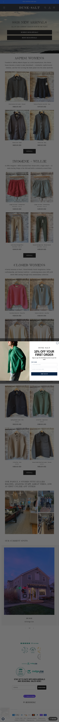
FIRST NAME (34, 362)
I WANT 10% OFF (44, 374)
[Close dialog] (57, 343)
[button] (3, 719)
